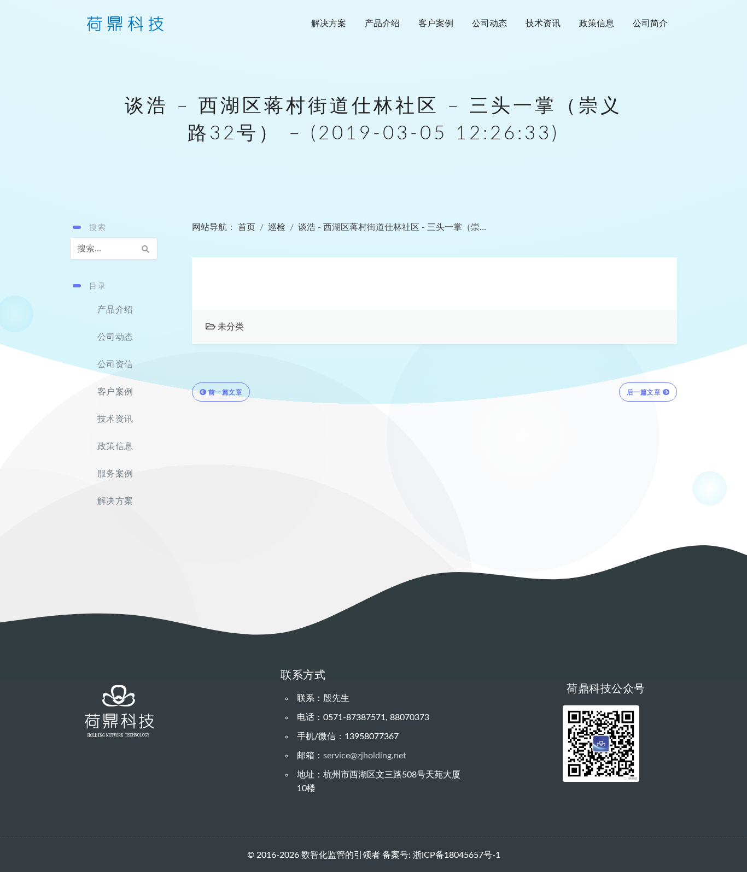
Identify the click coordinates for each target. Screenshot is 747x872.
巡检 (276, 227)
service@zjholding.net (364, 755)
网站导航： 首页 (223, 227)
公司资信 (115, 364)
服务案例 (115, 473)
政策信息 (596, 23)
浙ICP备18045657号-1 (456, 855)
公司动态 (489, 23)
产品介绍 (382, 23)
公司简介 (650, 23)
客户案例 (435, 23)
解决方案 (328, 23)
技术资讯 (543, 23)
